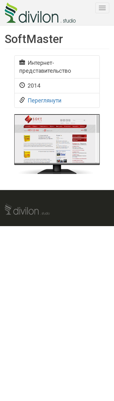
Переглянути (44, 100)
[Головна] (40, 13)
